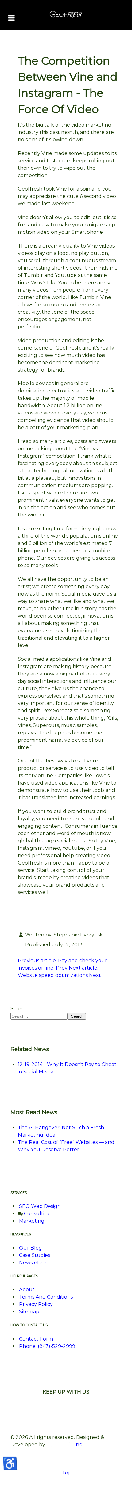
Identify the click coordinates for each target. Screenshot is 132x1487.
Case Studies (34, 1255)
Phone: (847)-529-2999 (47, 1346)
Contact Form (36, 1339)
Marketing (32, 1221)
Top (66, 1473)
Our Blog (30, 1248)
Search (19, 1009)
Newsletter (33, 1263)
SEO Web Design (40, 1206)
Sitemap (29, 1312)
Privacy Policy (36, 1304)
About (27, 1289)
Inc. (78, 1444)
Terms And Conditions (46, 1297)
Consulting (37, 1213)
